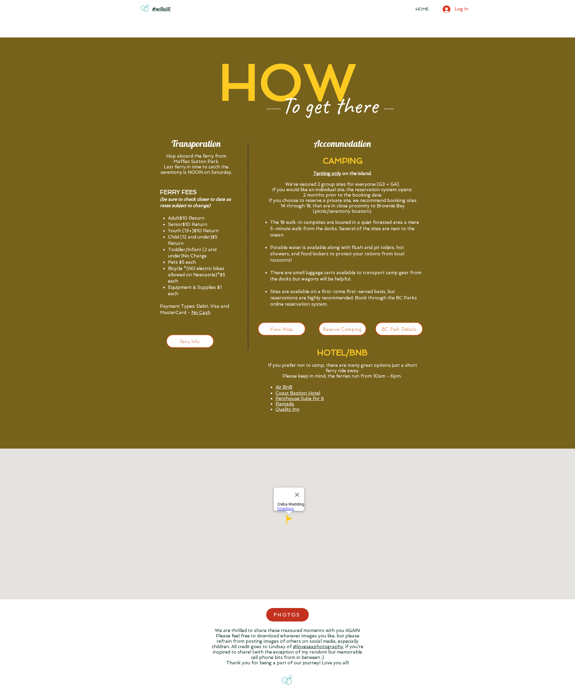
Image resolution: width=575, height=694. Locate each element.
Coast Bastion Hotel (298, 393)
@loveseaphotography (318, 646)
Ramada (285, 404)
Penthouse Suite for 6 (300, 398)
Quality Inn (287, 409)
